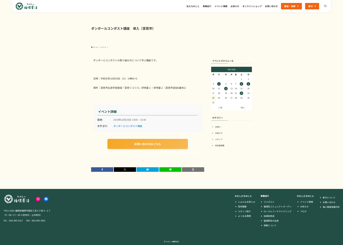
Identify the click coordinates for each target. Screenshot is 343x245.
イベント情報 (306, 201)
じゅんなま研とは (246, 201)
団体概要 (242, 206)
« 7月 (220, 107)
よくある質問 (244, 216)
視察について (270, 225)
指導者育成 (269, 216)
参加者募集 (219, 145)
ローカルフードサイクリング (278, 211)
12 (226, 88)
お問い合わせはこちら (147, 144)
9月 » (243, 107)
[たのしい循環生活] (26, 6)
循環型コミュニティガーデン (277, 206)
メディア (218, 139)
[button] (102, 169)
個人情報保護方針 (331, 206)
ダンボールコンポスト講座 (127, 126)
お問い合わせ (329, 202)
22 (241, 93)
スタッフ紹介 (244, 211)
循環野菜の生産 (271, 220)
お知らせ (219, 133)
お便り (218, 127)
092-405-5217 (16, 220)
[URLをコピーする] (193, 169)
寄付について (329, 197)
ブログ (303, 211)
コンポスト (269, 201)
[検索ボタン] (325, 6)
